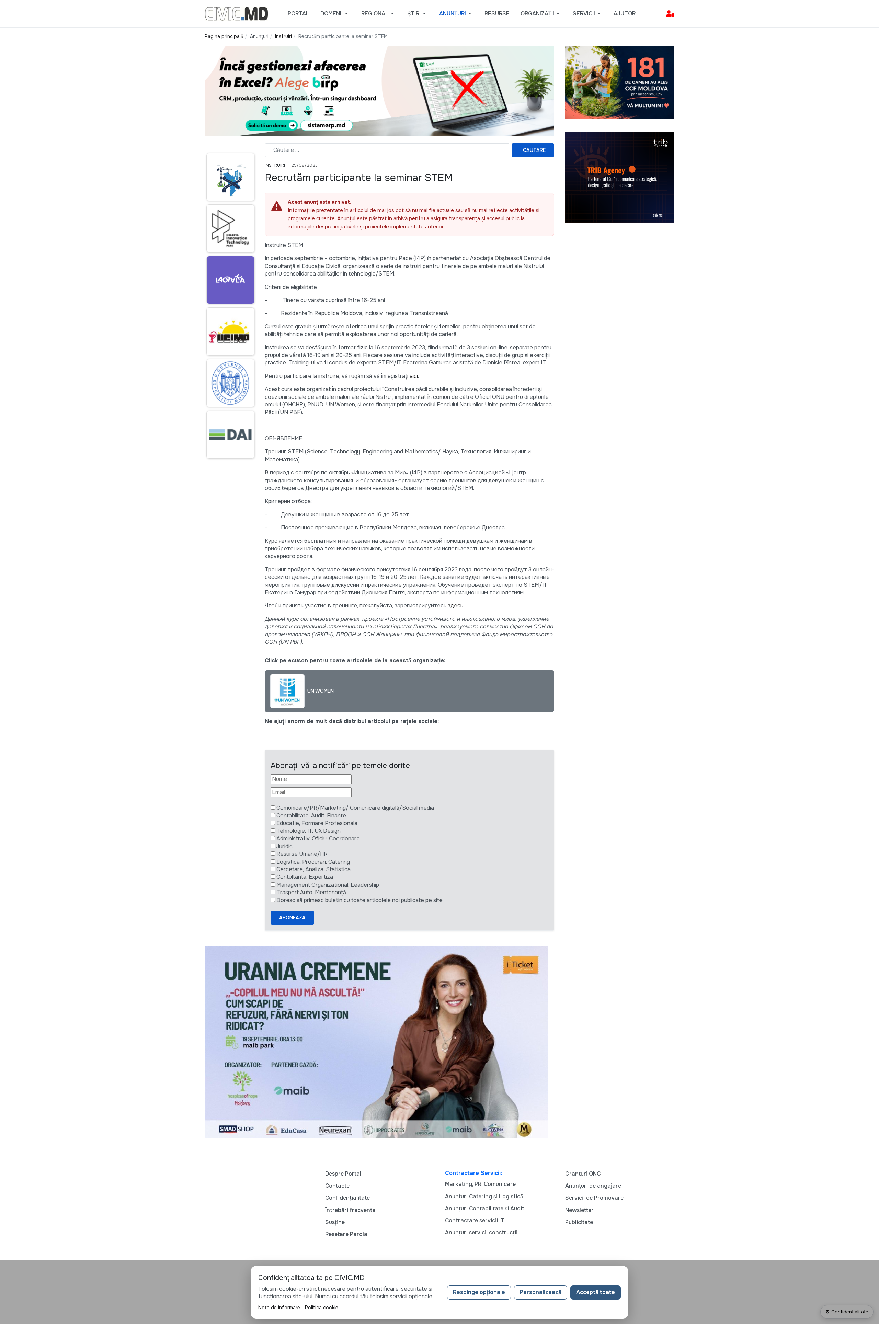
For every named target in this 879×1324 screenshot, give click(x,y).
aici (413, 376)
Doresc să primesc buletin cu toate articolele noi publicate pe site (359, 900)
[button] (335, 13)
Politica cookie (321, 1307)
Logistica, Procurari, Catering (313, 861)
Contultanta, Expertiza (304, 876)
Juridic (284, 846)
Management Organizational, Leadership (327, 884)
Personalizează (540, 1292)
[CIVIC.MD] (236, 13)
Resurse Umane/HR (302, 853)
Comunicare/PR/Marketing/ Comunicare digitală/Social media (355, 807)
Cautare (534, 150)
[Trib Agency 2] (619, 176)
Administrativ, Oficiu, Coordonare (318, 838)
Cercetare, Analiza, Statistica (313, 869)
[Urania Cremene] (376, 1041)
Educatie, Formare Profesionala (316, 823)
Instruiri (275, 165)
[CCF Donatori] (619, 81)
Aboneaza (292, 918)
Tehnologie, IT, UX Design (308, 830)
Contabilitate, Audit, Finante (311, 815)
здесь (454, 605)
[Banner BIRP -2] (379, 90)
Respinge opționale (479, 1292)
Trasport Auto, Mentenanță (311, 892)
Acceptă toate (595, 1292)
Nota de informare (279, 1307)
